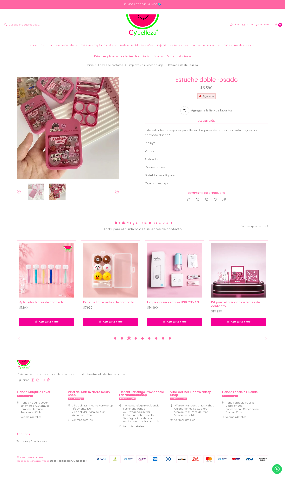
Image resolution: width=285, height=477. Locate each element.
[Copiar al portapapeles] (224, 200)
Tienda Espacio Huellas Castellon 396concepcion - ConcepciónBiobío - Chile (242, 407)
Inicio (33, 45)
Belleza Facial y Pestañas (136, 45)
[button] (115, 338)
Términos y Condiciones (32, 441)
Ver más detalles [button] (31, 416)
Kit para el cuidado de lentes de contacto (235, 304)
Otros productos (177, 56)
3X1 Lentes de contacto (239, 45)
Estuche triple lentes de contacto (108, 302)
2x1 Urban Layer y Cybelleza (59, 45)
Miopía (158, 56)
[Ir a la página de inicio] (142, 24)
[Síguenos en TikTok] (48, 380)
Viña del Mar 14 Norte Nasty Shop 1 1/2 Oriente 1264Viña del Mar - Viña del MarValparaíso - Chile (92, 410)
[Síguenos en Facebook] (38, 380)
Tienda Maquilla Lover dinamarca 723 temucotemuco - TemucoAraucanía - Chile (35, 407)
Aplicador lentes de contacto (41, 302)
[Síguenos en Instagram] (33, 380)
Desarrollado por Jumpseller (68, 460)
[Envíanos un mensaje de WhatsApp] (277, 469)
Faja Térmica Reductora (172, 45)
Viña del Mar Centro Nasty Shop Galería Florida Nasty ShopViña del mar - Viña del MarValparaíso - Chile (194, 410)
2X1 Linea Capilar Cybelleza (98, 45)
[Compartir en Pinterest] (215, 200)
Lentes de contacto (205, 45)
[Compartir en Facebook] (189, 200)
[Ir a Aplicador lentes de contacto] (46, 270)
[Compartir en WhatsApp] (206, 200)
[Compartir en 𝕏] (198, 200)
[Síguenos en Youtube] (43, 380)
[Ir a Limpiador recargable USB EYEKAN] (174, 270)
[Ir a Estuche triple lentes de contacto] (110, 270)
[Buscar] (5, 25)
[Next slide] (116, 192)
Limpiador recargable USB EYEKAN (173, 302)
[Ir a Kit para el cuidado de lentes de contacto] (238, 270)
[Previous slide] (19, 192)
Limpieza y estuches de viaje (146, 65)
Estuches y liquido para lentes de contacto (122, 56)
